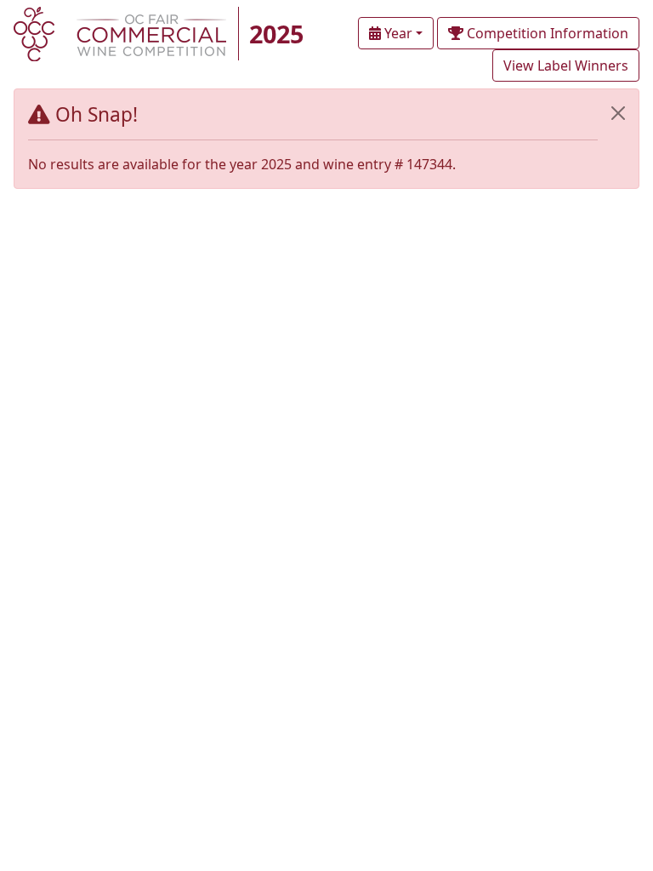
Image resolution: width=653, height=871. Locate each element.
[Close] (618, 113)
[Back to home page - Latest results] (120, 32)
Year (396, 33)
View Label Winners (565, 65)
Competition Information (545, 33)
